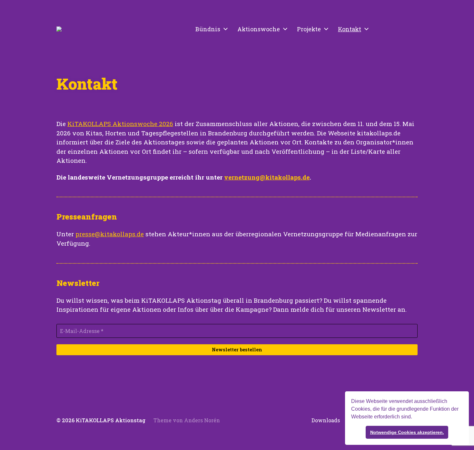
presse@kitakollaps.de (109, 234)
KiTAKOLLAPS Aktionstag (110, 420)
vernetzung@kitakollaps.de (267, 177)
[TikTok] (396, 29)
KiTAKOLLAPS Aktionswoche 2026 (120, 124)
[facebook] (410, 29)
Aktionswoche (258, 29)
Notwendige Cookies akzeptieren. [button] (407, 432)
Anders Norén (202, 420)
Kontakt (349, 29)
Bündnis (207, 29)
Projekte (309, 29)
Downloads (325, 420)
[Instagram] (382, 29)
